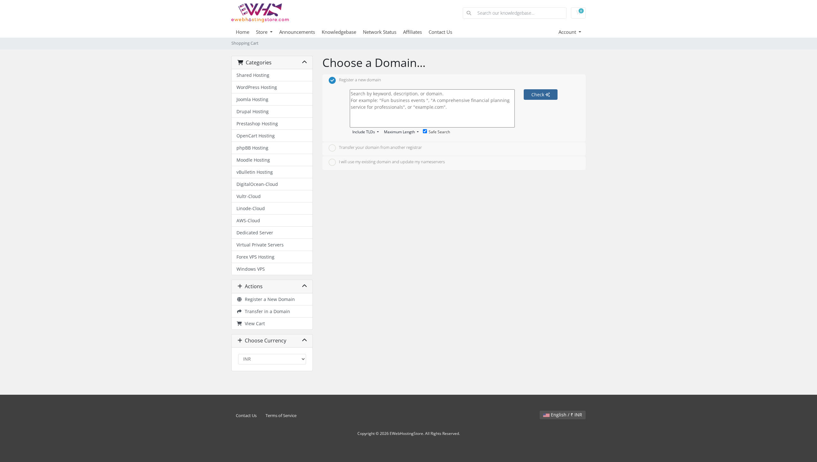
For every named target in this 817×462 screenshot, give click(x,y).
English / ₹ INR (566, 415)
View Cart (253, 323)
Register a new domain (360, 80)
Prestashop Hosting (257, 124)
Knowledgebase (339, 32)
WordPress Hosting (256, 87)
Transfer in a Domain (266, 311)
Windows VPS (250, 269)
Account (567, 32)
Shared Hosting (252, 75)
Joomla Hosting (252, 99)
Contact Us (440, 32)
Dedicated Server (254, 233)
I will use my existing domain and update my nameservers (392, 162)
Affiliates (412, 32)
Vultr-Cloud (248, 196)
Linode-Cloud (250, 208)
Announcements (297, 32)
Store (262, 32)
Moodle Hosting (253, 160)
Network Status (379, 32)
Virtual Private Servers (260, 245)
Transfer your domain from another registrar (380, 147)
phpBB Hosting (252, 148)
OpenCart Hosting (255, 136)
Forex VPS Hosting (255, 257)
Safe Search (439, 132)
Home (242, 32)
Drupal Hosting (252, 111)
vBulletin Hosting (254, 172)
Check (538, 95)
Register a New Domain (268, 299)
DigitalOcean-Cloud (257, 184)
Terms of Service (281, 415)
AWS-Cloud (248, 220)
